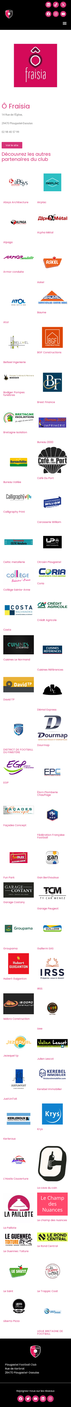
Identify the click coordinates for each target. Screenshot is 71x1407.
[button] (65, 23)
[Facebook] (48, 14)
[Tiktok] (56, 5)
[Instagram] (56, 14)
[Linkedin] (48, 5)
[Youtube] (63, 14)
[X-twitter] (63, 5)
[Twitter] (28, 1398)
